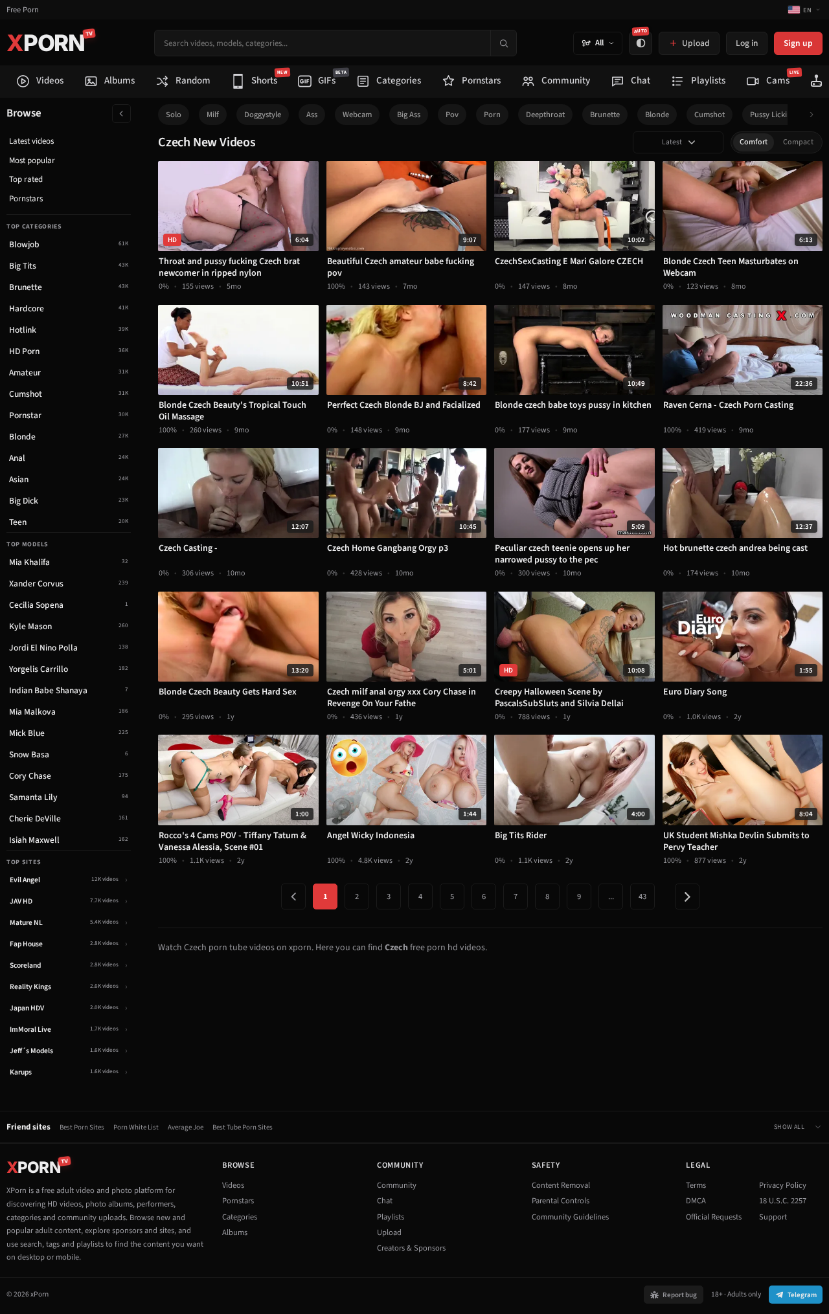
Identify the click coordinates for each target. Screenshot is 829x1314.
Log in (747, 43)
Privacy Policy (782, 1185)
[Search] (503, 43)
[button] (815, 115)
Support (773, 1217)
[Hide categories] (121, 113)
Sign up (798, 43)
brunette (605, 114)
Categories (239, 1217)
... (611, 896)
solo (173, 114)
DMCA (696, 1201)
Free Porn (22, 10)
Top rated (26, 179)
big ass (408, 114)
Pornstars (26, 199)
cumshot (709, 114)
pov (452, 114)
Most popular (32, 160)
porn (492, 114)
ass (311, 114)
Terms (696, 1185)
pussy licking (772, 114)
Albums (234, 1232)
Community (396, 1185)
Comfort (753, 142)
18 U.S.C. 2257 (782, 1201)
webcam (357, 114)
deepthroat (545, 114)
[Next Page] (687, 896)
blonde (657, 114)
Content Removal (561, 1185)
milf (213, 114)
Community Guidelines (570, 1217)
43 (642, 896)
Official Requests (714, 1217)
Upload (389, 1232)
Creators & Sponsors (411, 1248)
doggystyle (262, 114)
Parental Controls (560, 1201)
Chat (384, 1201)
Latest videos (31, 141)
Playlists (390, 1217)
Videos (233, 1185)
